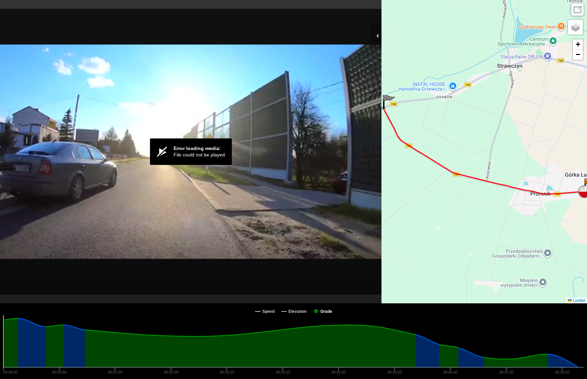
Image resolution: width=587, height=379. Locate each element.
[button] (388, 102)
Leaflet (578, 300)
